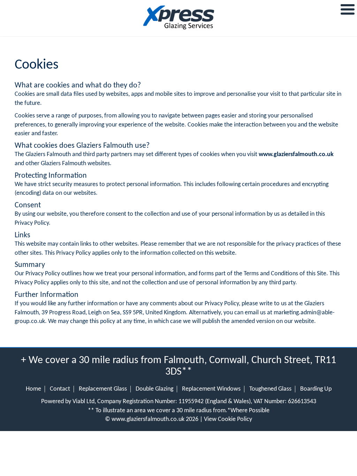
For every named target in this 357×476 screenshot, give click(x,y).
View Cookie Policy (228, 419)
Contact (60, 389)
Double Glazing (154, 389)
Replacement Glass (103, 389)
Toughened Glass (270, 389)
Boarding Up (316, 389)
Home (33, 389)
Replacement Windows (211, 389)
